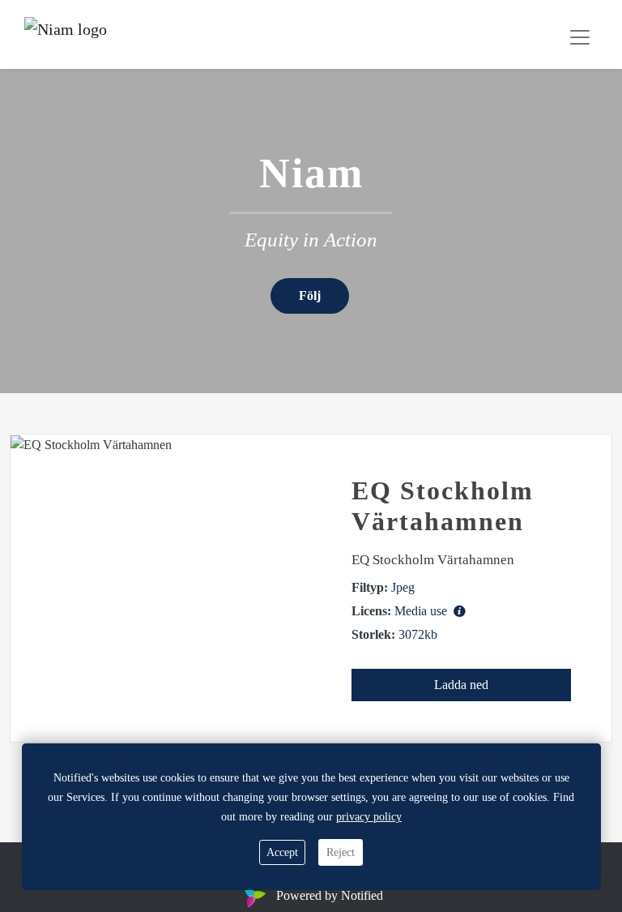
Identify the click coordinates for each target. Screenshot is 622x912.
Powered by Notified (329, 895)
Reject (340, 852)
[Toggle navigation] (580, 37)
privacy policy (369, 817)
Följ (310, 295)
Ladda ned (461, 684)
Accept (282, 852)
